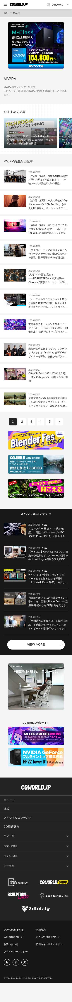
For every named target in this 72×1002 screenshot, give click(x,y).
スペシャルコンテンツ (17, 817)
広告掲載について (13, 937)
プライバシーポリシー (16, 951)
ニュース (9, 799)
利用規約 (41, 929)
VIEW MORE (36, 644)
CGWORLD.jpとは (13, 929)
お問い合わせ (11, 944)
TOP (6, 13)
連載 (6, 808)
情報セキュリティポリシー (50, 944)
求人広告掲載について (48, 937)
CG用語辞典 (11, 826)
